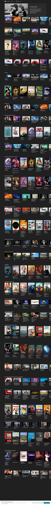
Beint (12, 1)
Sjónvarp (8, 1)
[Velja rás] (14, 1)
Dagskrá (17, 1)
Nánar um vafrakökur (5, 503)
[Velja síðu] (10, 1)
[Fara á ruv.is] (5, 1)
